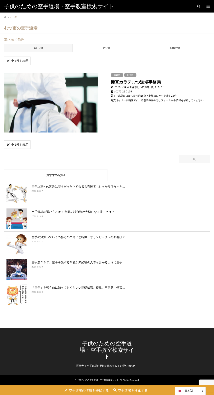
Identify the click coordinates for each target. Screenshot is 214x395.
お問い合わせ (127, 365)
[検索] (198, 6)
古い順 (107, 48)
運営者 (80, 365)
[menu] (207, 6)
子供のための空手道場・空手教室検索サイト (107, 350)
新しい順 (38, 48)
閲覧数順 (175, 48)
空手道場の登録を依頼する (102, 365)
